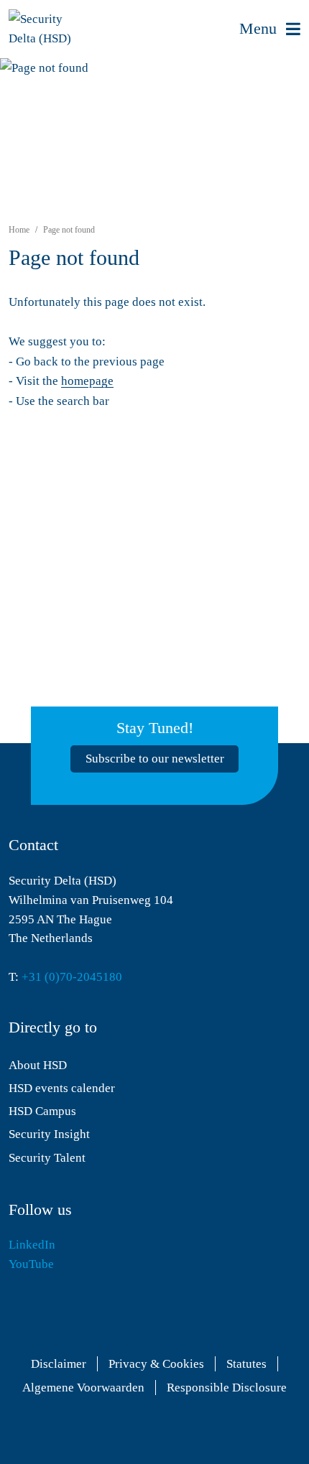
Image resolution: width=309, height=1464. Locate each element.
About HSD (38, 1065)
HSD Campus (42, 1111)
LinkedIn (32, 1244)
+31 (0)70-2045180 (72, 977)
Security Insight (49, 1134)
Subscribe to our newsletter (155, 758)
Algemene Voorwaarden (83, 1387)
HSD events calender (62, 1088)
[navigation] (269, 29)
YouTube (31, 1264)
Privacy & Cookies (156, 1364)
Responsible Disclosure (227, 1387)
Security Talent (47, 1158)
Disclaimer (58, 1364)
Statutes (246, 1364)
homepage (87, 381)
